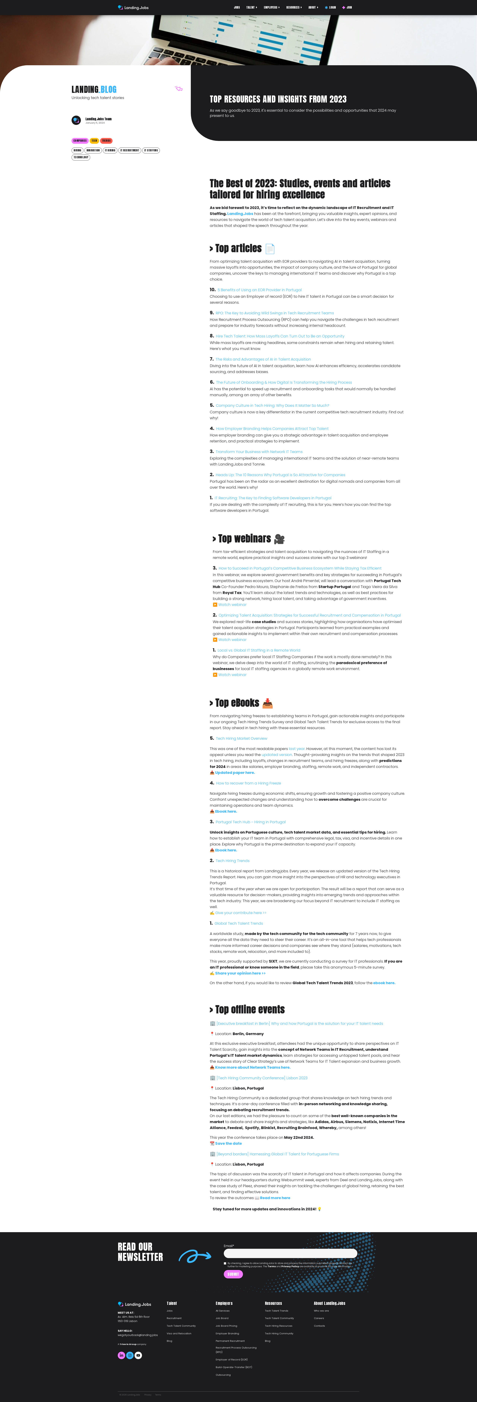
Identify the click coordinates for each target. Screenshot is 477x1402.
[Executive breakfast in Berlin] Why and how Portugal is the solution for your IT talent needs (300, 1023)
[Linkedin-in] (121, 1355)
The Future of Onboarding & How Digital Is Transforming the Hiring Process (284, 382)
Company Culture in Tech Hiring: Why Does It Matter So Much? (272, 405)
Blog (169, 1341)
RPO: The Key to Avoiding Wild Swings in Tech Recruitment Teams (275, 313)
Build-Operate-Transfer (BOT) (234, 1367)
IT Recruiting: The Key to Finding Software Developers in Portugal (273, 498)
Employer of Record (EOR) (232, 1359)
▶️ (215, 604)
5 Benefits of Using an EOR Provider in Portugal (260, 290)
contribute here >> (249, 912)
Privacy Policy (290, 1266)
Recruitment (174, 1318)
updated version (277, 754)
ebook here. (383, 983)
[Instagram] (130, 1355)
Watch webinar (232, 604)
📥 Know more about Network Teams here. (250, 1067)
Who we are (321, 1311)
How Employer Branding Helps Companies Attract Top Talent (272, 428)
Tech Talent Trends (276, 1311)
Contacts (319, 1326)
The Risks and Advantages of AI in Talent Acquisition (263, 359)
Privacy (147, 1394)
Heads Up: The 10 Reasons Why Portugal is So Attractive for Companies (280, 474)
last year (297, 748)
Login (332, 7)
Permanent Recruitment (230, 1341)
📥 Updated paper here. (232, 772)
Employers (270, 7)
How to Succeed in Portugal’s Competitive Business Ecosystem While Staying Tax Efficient (300, 568)
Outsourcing (223, 1375)
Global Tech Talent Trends (239, 923)
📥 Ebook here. (223, 811)
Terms (272, 1266)
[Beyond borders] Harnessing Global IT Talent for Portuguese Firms (278, 1154)
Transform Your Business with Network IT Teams (259, 451)
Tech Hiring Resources (278, 1326)
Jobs (237, 7)
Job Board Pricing (226, 1326)
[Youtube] (138, 1355)
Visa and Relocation (179, 1333)
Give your (224, 912)
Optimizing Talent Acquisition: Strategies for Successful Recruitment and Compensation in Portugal (310, 615)
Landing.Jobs (240, 213)
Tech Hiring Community (279, 1333)
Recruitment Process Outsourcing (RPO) (236, 1350)
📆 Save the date (226, 1143)
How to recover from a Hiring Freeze (248, 783)
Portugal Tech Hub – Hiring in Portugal (251, 822)
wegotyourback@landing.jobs (138, 1335)
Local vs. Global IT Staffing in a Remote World (259, 650)
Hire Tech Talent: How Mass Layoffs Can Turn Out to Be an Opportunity (280, 336)
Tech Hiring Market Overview (241, 738)
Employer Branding (227, 1333)
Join (349, 7)
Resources (292, 7)
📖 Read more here (272, 1197)
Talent (250, 7)
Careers (319, 1318)
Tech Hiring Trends (232, 860)
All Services (223, 1311)
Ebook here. (226, 850)
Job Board (222, 1318)
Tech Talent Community (181, 1326)
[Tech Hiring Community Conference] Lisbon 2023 (262, 1078)
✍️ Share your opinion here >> (238, 973)
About (312, 7)
